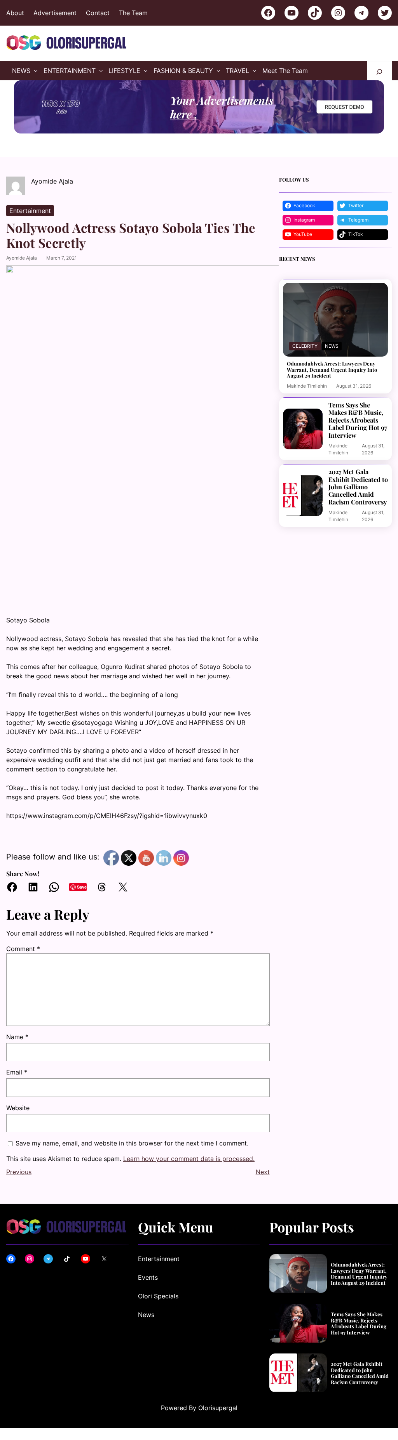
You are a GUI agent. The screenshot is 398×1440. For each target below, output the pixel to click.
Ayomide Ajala (21, 258)
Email (16, 1072)
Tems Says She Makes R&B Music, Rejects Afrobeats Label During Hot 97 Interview (357, 420)
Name (17, 1037)
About (15, 13)
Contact (98, 13)
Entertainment (30, 211)
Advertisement (55, 13)
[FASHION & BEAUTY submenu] (218, 71)
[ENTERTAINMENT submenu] (101, 71)
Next (263, 1172)
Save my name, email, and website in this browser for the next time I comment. (132, 1143)
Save (82, 887)
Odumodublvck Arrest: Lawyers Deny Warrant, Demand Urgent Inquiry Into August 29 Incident (332, 369)
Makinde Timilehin (307, 386)
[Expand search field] (379, 70)
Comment (23, 949)
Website (18, 1108)
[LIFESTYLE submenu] (146, 71)
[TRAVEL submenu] (255, 71)
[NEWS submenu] (36, 71)
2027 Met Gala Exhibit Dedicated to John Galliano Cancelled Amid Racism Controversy (358, 487)
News (332, 346)
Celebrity (305, 346)
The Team (133, 13)
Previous (18, 1172)
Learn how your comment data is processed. (189, 1159)
